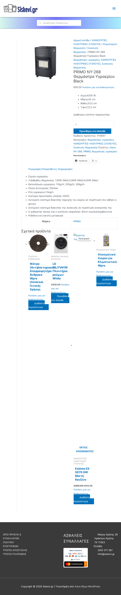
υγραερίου (111, 151)
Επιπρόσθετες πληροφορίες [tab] (57, 169)
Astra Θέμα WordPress (87, 586)
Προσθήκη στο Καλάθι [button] (59, 298)
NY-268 (77, 151)
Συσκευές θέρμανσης (85, 147)
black (113, 147)
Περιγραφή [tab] (34, 169)
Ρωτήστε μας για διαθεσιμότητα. (98, 87)
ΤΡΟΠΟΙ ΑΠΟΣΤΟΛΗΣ (15, 550)
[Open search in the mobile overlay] (60, 21)
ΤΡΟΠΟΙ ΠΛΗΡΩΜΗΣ (14, 554)
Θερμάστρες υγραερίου (86, 59)
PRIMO (87, 151)
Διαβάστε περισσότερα (36, 305)
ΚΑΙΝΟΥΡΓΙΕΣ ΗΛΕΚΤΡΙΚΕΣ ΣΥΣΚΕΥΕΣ (94, 143)
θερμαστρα (98, 151)
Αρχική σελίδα (81, 40)
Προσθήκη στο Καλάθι (92, 131)
